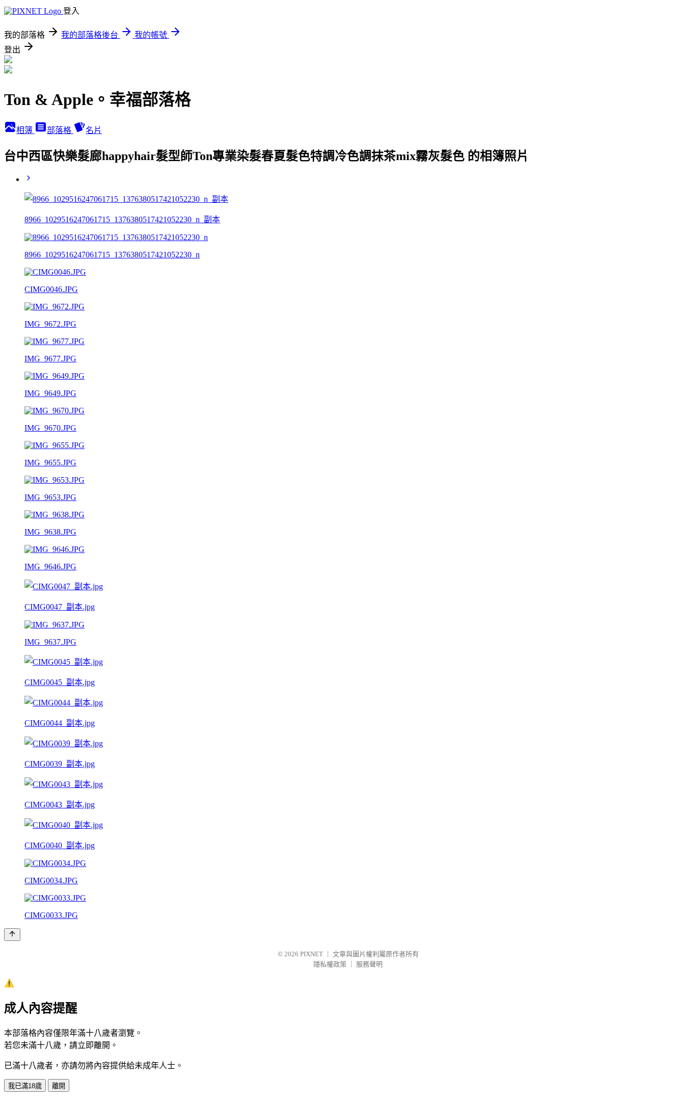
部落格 (60, 130)
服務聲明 (369, 964)
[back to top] (12, 934)
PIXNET (311, 954)
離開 (58, 1086)
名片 (94, 130)
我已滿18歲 (25, 1086)
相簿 (25, 130)
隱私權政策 (329, 964)
